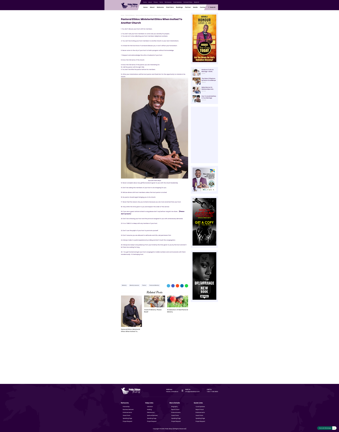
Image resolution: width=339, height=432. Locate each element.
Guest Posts (126, 415)
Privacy (156, 2)
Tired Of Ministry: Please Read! (153, 311)
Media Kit (196, 2)
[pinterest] (216, 2)
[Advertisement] (154, 269)
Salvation (150, 406)
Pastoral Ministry (130, 15)
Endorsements (127, 412)
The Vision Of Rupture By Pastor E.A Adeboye (209, 79)
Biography (174, 406)
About (150, 2)
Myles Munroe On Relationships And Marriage (207, 88)
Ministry (124, 285)
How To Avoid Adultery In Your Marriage (209, 97)
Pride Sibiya (169, 429)
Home (145, 2)
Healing (149, 409)
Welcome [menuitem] (160, 7)
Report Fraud (175, 409)
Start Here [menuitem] (170, 7)
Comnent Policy (187, 2)
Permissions (168, 2)
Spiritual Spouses (152, 415)
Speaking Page (127, 418)
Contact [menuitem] (203, 7)
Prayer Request (127, 421)
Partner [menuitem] (188, 7)
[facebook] (206, 2)
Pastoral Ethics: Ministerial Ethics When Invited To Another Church (130, 330)
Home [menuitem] (145, 7)
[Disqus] (154, 359)
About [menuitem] (152, 7)
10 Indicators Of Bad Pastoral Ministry (177, 311)
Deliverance (150, 412)
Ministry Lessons (134, 285)
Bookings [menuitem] (179, 7)
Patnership (126, 406)
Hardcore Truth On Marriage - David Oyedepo (208, 70)
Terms (161, 2)
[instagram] (213, 2)
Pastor (144, 285)
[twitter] (209, 2)
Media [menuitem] (195, 7)
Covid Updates (177, 2)
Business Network (128, 409)
